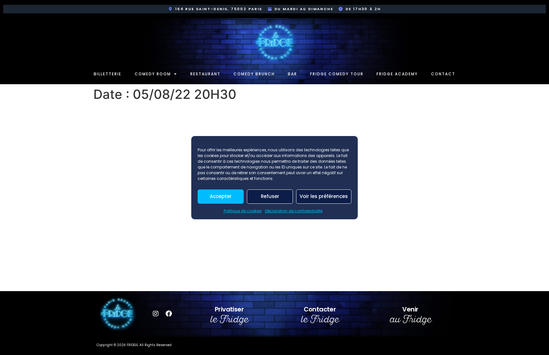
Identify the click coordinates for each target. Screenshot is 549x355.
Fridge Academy (397, 74)
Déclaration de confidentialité (293, 211)
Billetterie (107, 74)
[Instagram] (155, 314)
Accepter (221, 196)
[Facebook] (169, 314)
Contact (443, 74)
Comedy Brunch (254, 74)
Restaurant (205, 74)
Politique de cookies (243, 211)
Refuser (270, 196)
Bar (292, 74)
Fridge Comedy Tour (336, 74)
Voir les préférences (324, 196)
